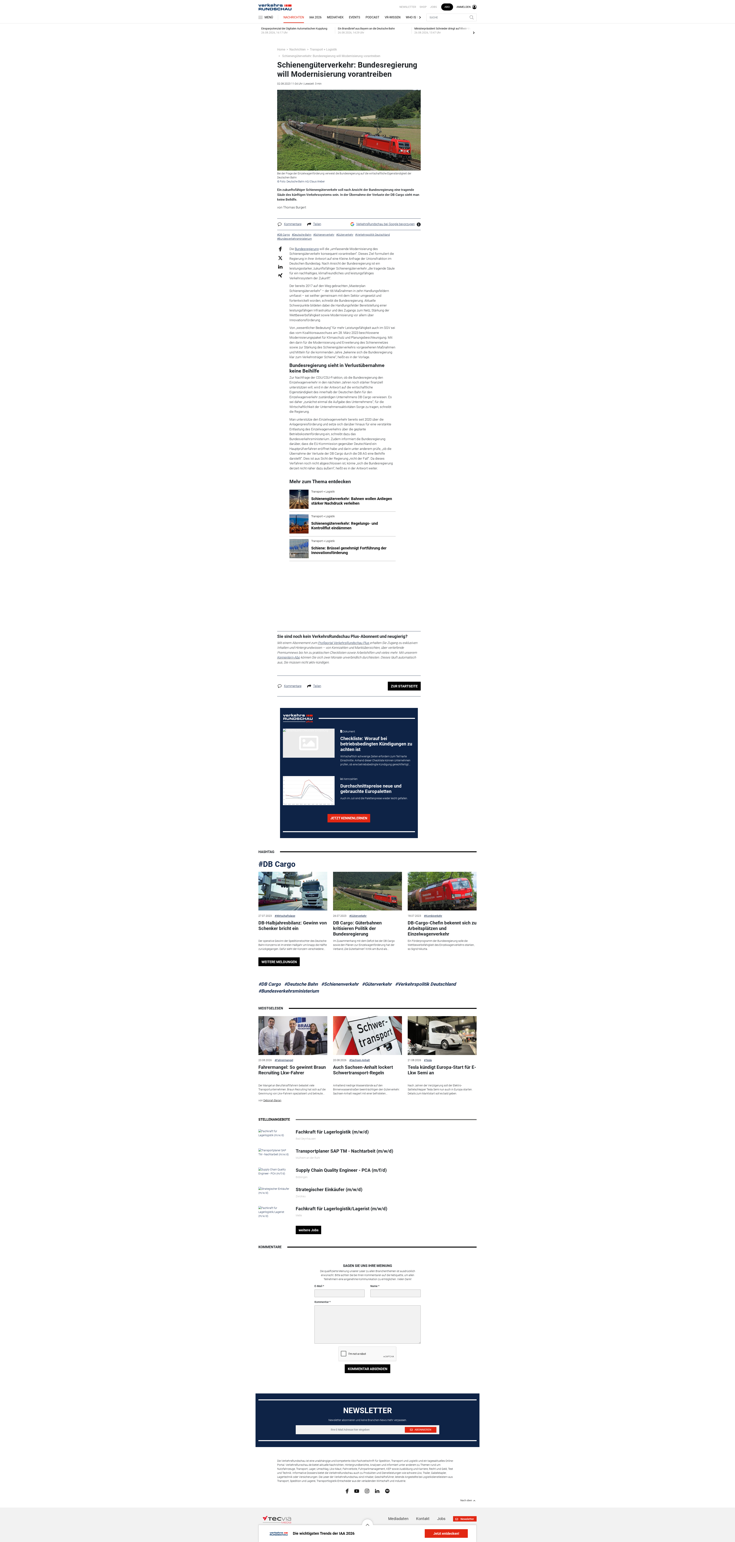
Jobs (433, 6)
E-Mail (318, 1286)
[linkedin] (377, 1490)
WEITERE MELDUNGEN (279, 962)
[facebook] (347, 1490)
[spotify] (387, 1490)
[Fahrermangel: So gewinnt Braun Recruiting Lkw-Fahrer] (292, 1035)
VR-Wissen (392, 17)
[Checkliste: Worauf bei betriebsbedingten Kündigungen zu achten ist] (309, 743)
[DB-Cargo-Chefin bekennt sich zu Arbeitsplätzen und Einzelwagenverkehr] (442, 891)
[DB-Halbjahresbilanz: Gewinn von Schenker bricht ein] (292, 891)
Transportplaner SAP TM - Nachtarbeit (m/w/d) (344, 1151)
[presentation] (474, 32)
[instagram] (367, 1490)
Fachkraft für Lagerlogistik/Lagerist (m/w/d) (341, 1208)
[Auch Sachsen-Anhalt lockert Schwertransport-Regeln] (367, 1035)
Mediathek (335, 17)
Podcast (372, 17)
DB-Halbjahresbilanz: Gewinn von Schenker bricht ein (292, 925)
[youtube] (356, 1490)
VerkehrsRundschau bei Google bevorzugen (385, 224)
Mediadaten (398, 1518)
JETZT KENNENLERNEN (348, 818)
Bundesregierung (307, 249)
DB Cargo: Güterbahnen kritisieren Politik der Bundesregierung (357, 928)
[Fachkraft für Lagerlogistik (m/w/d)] (274, 1133)
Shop (423, 6)
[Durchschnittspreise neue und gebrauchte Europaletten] (309, 790)
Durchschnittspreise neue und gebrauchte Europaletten (371, 788)
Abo (447, 6)
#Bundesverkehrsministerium (288, 991)
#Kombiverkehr (433, 915)
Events (354, 17)
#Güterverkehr (358, 915)
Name (374, 1286)
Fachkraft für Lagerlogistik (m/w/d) (332, 1132)
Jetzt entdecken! (446, 1533)
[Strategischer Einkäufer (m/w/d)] (274, 1190)
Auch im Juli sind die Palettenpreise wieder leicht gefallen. (374, 798)
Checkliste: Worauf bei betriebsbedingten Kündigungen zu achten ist (376, 744)
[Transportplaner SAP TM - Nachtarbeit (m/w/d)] (274, 1152)
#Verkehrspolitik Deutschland (425, 984)
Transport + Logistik (323, 49)
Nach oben (466, 1500)
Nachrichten (293, 17)
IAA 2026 (315, 17)
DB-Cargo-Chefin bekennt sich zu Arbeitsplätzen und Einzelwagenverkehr (442, 928)
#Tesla (428, 1060)
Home (281, 49)
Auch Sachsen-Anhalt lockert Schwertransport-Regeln (363, 1070)
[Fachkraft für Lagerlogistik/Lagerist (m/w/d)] (274, 1211)
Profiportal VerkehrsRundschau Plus (343, 643)
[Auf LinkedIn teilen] (280, 266)
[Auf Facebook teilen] (280, 248)
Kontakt (423, 1518)
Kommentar (321, 1301)
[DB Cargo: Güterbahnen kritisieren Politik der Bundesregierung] (367, 891)
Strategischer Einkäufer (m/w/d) (329, 1189)
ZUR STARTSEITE (404, 686)
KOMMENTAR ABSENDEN (367, 1369)
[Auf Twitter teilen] (280, 258)
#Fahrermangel (284, 1060)
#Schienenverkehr (340, 984)
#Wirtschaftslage (285, 915)
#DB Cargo (277, 864)
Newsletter (407, 6)
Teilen (317, 224)
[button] (367, 1522)
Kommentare (292, 224)
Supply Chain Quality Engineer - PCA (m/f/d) (341, 1170)
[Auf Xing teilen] (280, 275)
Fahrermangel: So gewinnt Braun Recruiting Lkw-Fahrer (292, 1070)
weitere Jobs (308, 1230)
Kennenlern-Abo (288, 657)
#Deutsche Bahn (301, 984)
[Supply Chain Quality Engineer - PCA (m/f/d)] (274, 1171)
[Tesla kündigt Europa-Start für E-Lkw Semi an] (442, 1035)
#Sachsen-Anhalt (359, 1060)
